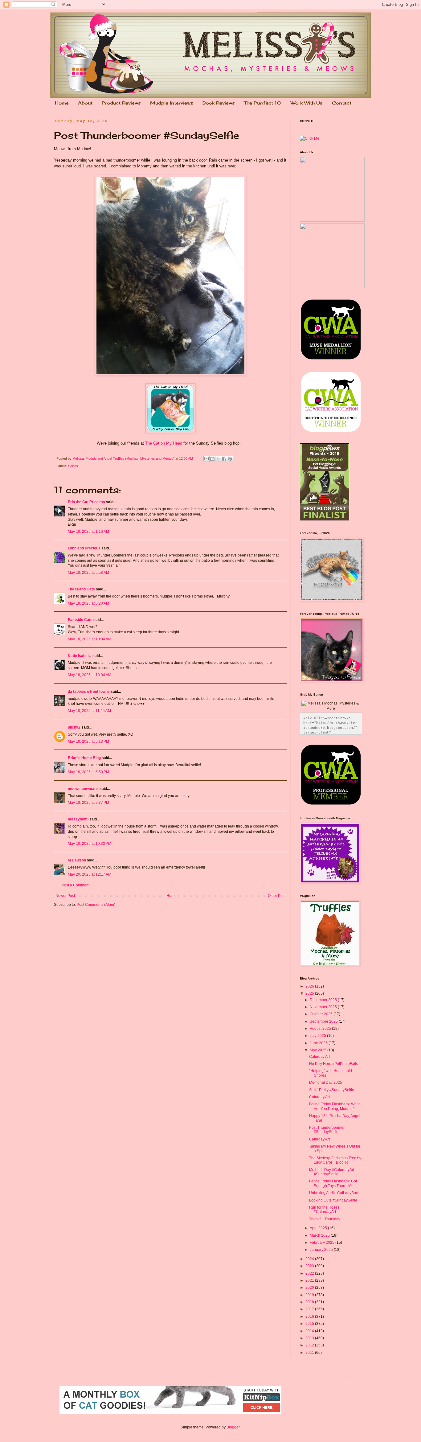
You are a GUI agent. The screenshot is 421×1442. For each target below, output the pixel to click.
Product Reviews (121, 102)
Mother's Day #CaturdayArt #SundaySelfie (331, 1172)
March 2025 (320, 1235)
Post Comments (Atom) (96, 904)
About (85, 102)
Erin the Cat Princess (86, 502)
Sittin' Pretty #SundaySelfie (331, 1090)
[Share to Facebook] (224, 459)
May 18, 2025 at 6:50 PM (88, 772)
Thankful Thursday (324, 1219)
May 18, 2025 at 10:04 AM (89, 639)
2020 (310, 1287)
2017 (310, 1309)
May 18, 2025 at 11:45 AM (89, 711)
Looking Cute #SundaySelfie (333, 1200)
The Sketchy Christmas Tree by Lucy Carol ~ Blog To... (335, 1160)
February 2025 (322, 1242)
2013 (310, 1338)
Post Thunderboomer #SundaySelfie (327, 1129)
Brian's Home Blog (84, 758)
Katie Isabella (80, 656)
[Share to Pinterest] (230, 459)
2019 (310, 1295)
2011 (310, 1352)
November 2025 (324, 1007)
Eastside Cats (80, 620)
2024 (310, 1259)
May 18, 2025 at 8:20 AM (88, 603)
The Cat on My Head (163, 443)
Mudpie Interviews (171, 102)
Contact (341, 102)
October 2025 (321, 1014)
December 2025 (324, 1000)
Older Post (276, 896)
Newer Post (65, 896)
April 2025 (319, 1228)
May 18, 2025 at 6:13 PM (88, 741)
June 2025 (319, 1043)
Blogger (233, 1427)
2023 (310, 1266)
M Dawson (77, 860)
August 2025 (321, 1028)
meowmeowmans (83, 789)
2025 (310, 993)
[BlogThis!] (212, 459)
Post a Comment (75, 885)
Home (62, 102)
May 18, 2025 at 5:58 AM (88, 572)
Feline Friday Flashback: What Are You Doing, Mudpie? (334, 1106)
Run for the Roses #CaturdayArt (324, 1209)
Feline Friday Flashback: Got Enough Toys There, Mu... (333, 1183)
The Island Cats (81, 589)
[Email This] (206, 459)
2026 (310, 986)
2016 (310, 1316)
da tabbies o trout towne (89, 691)
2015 (310, 1323)
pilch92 (74, 727)
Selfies (73, 466)
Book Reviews (218, 102)
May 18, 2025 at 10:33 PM (89, 843)
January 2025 (322, 1249)
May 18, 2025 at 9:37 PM (88, 802)
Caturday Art (319, 1056)
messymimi (78, 819)
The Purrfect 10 (262, 102)
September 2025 (324, 1021)
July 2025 (318, 1035)
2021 (310, 1280)
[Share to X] (218, 459)
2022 (310, 1273)
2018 (310, 1302)
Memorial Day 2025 (325, 1082)
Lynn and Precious (84, 548)
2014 (310, 1331)
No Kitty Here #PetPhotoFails (333, 1064)
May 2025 (318, 1050)
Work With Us (307, 102)
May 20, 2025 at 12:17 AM (89, 874)
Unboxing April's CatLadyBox (333, 1193)
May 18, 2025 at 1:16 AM (88, 531)
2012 (310, 1345)
